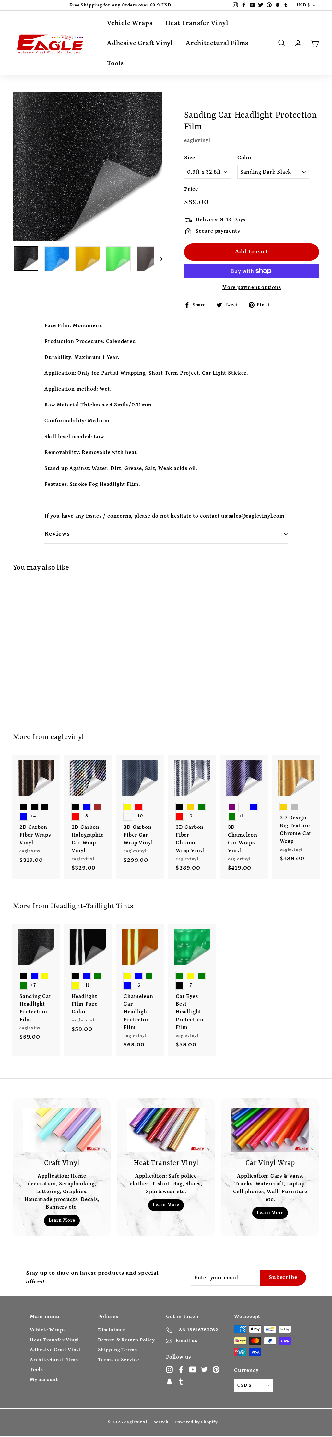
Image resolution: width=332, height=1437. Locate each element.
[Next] (158, 259)
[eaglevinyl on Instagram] (169, 1369)
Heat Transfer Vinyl (196, 23)
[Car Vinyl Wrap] (270, 1130)
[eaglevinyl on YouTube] (192, 1369)
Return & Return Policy (126, 1340)
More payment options (251, 287)
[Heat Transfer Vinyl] (166, 1130)
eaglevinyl (197, 140)
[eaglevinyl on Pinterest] (216, 1369)
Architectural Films (217, 43)
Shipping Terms (117, 1349)
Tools (115, 63)
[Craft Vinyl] (62, 1130)
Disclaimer (111, 1330)
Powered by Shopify (196, 1422)
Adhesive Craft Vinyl (140, 43)
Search (161, 1422)
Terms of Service (118, 1360)
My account (44, 1379)
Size (190, 157)
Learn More (62, 1220)
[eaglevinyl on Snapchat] (169, 1381)
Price (191, 189)
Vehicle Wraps (129, 23)
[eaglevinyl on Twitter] (204, 1369)
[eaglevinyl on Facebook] (181, 1369)
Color (244, 157)
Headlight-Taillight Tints (92, 906)
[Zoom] (87, 166)
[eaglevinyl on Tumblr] (181, 1381)
